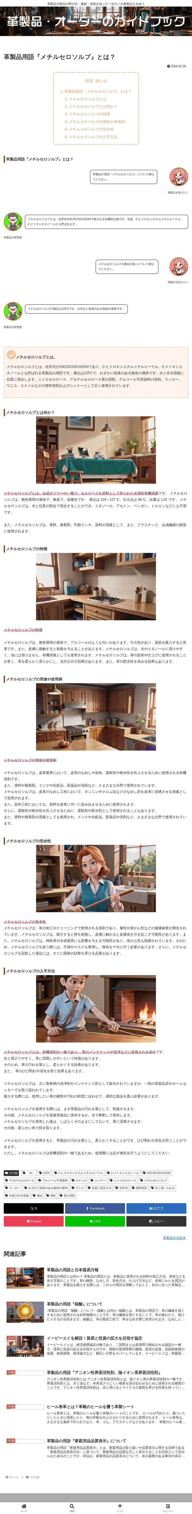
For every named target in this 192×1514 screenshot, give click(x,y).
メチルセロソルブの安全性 (91, 129)
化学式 (123, 1188)
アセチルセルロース (21, 1180)
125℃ (46, 1173)
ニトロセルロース (125, 1180)
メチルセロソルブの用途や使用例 (97, 122)
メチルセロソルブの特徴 (89, 114)
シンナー (100, 1180)
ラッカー (14, 1188)
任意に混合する (101, 1188)
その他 (13, 1173)
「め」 (31, 1173)
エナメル (81, 1180)
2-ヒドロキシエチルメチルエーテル (80, 1173)
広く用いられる (165, 1188)
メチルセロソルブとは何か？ (93, 106)
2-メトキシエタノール (125, 1173)
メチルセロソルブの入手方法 (93, 137)
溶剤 (53, 1195)
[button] (156, 1221)
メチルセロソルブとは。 (89, 99)
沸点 (39, 1195)
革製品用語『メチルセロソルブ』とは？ (98, 91)
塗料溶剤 (141, 1188)
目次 (89, 80)
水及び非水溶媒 (19, 1195)
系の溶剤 (69, 1195)
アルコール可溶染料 (55, 1180)
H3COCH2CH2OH (159, 1173)
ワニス (79, 1188)
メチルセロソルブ (155, 1180)
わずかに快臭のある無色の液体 (48, 1188)
